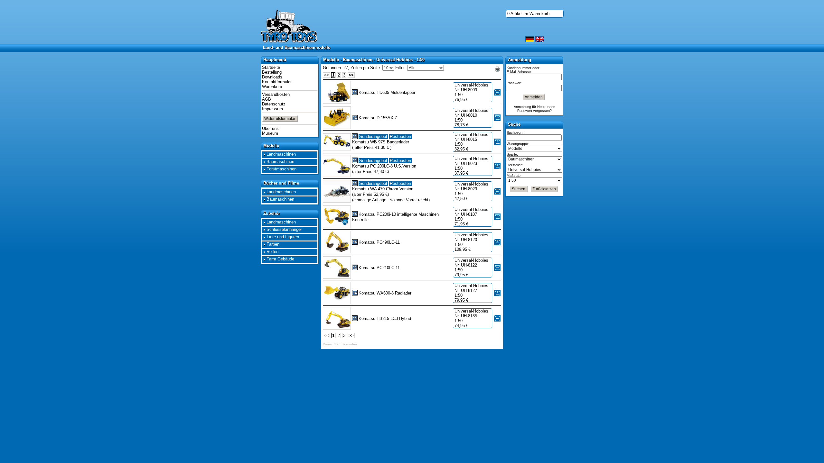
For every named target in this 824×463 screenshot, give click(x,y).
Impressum (272, 108)
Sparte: (512, 154)
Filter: (400, 67)
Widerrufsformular (279, 118)
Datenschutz (274, 104)
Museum (270, 133)
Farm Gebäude (280, 259)
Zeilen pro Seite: (366, 67)
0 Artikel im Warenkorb (528, 13)
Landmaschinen (281, 154)
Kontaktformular (277, 81)
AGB (266, 99)
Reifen (272, 251)
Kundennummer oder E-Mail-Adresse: (523, 70)
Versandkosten (276, 94)
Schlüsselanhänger (284, 229)
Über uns (270, 128)
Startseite (271, 67)
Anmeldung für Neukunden (534, 107)
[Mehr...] (337, 92)
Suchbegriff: (516, 132)
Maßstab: (514, 175)
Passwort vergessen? (534, 111)
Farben (273, 244)
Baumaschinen (280, 161)
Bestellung (272, 72)
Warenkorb (272, 86)
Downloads (272, 77)
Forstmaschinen (281, 169)
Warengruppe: (518, 144)
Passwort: (514, 83)
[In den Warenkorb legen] (497, 92)
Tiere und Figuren (283, 236)
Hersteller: (515, 165)
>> (351, 75)
